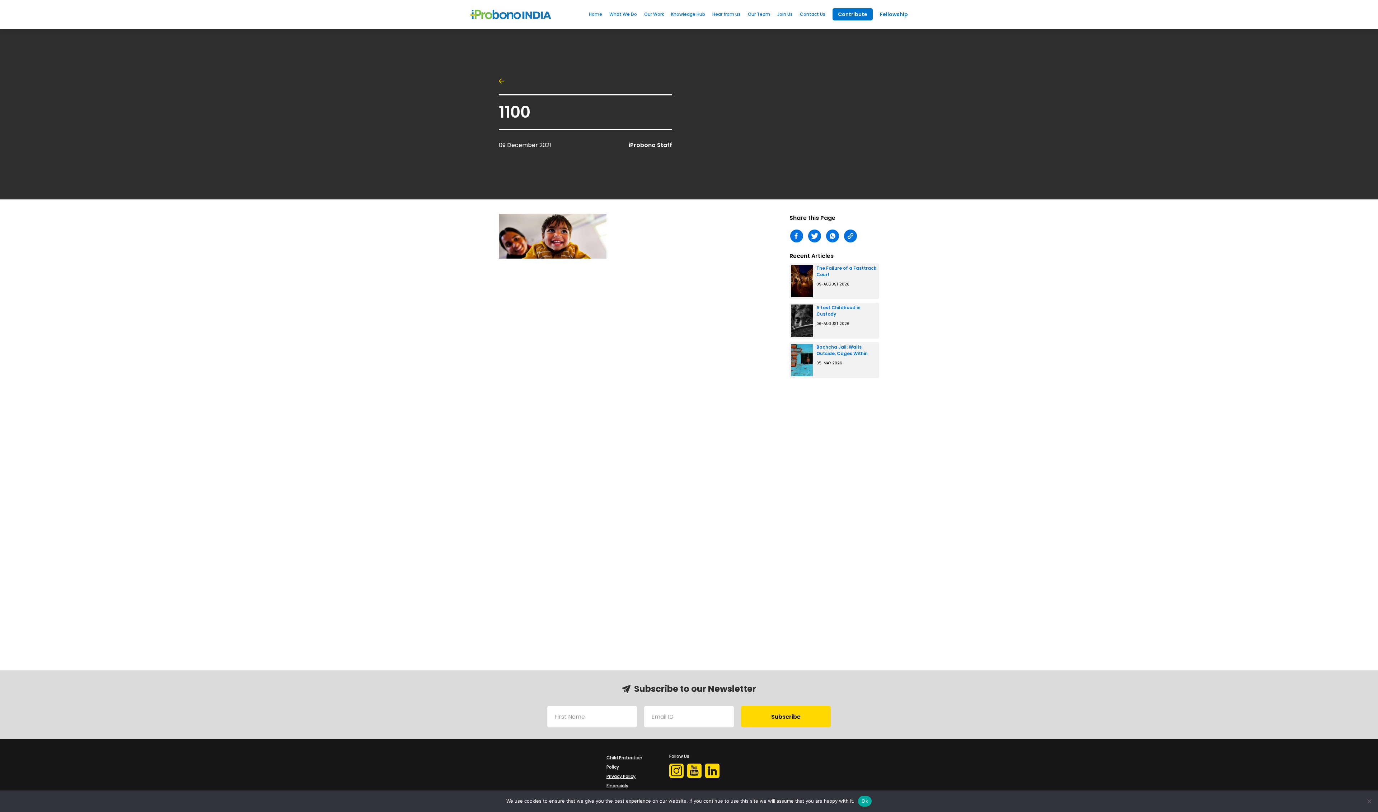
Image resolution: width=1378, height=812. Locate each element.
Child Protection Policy (624, 762)
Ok (865, 801)
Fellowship (894, 14)
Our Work (654, 14)
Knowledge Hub (688, 14)
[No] (1369, 801)
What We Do (623, 14)
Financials (617, 786)
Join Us (785, 14)
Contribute (852, 14)
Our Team (759, 14)
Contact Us (812, 14)
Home (595, 14)
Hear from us (726, 14)
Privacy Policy (621, 776)
